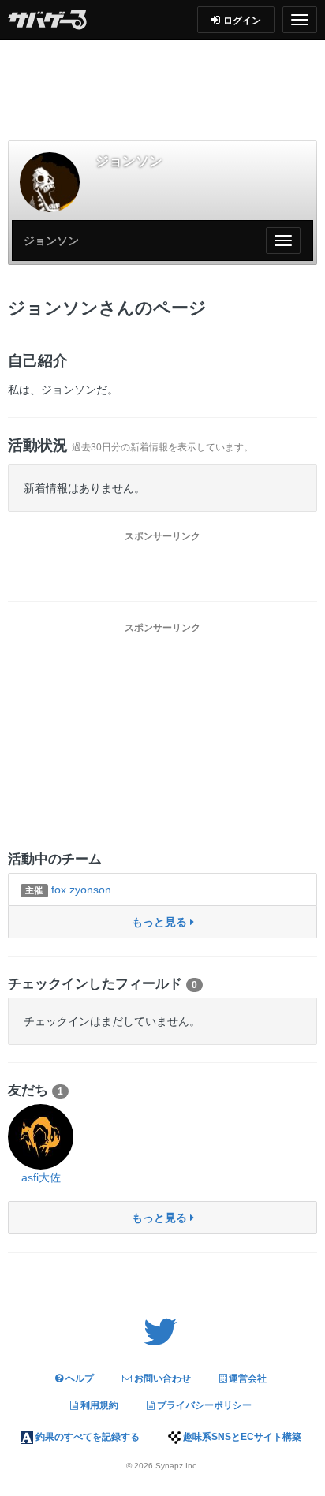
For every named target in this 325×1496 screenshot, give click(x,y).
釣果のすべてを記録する (86, 1436)
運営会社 (246, 1378)
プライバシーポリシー (203, 1405)
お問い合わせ (161, 1378)
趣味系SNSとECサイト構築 (241, 1436)
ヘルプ (78, 1378)
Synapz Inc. (177, 1465)
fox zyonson (67, 889)
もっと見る (161, 922)
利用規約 (98, 1405)
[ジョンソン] (50, 182)
